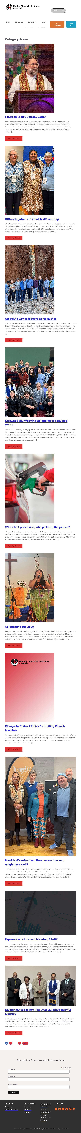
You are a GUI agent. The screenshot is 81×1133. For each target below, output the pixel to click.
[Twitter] (66, 1109)
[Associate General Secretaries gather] (40, 279)
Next (25, 1043)
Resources (29, 28)
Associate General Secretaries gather (30, 318)
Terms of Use (19, 1129)
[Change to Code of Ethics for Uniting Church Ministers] (40, 687)
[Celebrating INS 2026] (40, 587)
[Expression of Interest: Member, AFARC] (40, 913)
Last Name (11, 1076)
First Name (11, 1069)
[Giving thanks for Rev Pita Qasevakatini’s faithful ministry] (40, 986)
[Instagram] (70, 1109)
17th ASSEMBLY (57, 24)
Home (8, 22)
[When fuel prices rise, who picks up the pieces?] (40, 488)
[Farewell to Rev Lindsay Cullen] (40, 78)
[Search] (63, 10)
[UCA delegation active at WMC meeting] (40, 180)
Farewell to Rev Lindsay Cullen (25, 117)
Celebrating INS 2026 (19, 626)
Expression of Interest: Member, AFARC (31, 939)
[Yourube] (63, 1109)
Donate (71, 24)
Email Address (13, 1084)
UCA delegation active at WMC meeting (32, 219)
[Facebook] (56, 1109)
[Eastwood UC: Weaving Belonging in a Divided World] (40, 382)
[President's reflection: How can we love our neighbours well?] (40, 806)
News (43, 22)
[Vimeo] (59, 1109)
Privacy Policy (28, 1129)
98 (20, 1043)
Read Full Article (13, 138)
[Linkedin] (74, 1109)
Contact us (41, 28)
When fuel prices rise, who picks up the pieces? (37, 527)
